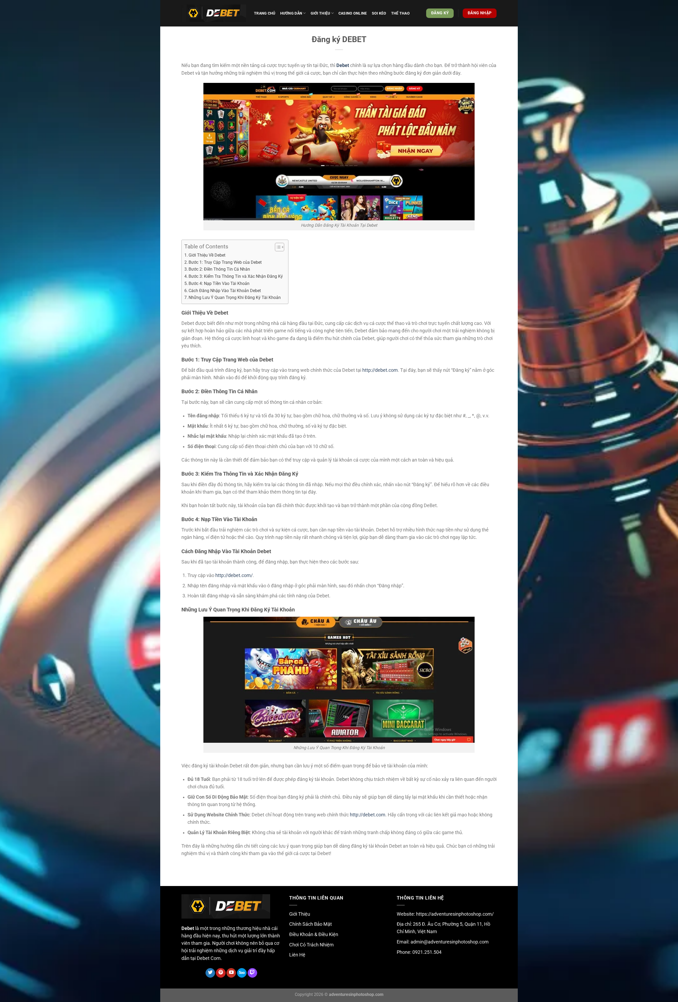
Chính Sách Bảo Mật (310, 924)
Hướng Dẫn (291, 13)
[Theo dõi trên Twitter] (210, 973)
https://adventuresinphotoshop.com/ (455, 914)
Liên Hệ (297, 955)
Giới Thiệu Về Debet (207, 255)
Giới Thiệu (299, 914)
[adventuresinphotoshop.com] (213, 13)
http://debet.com (380, 370)
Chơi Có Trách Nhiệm (311, 944)
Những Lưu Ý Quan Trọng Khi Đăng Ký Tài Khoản (235, 297)
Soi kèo (379, 13)
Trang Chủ (264, 13)
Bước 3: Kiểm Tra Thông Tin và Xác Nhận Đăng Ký (236, 276)
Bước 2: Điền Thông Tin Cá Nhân (219, 269)
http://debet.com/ (234, 575)
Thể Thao (400, 13)
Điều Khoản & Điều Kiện (313, 934)
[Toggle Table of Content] (277, 247)
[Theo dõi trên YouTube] (231, 973)
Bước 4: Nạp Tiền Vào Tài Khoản (219, 283)
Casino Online (352, 13)
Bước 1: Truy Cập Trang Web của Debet (225, 262)
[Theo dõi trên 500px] (242, 973)
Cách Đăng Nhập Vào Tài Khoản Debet (225, 290)
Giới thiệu (320, 13)
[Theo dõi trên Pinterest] (220, 973)
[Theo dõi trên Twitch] (252, 973)
